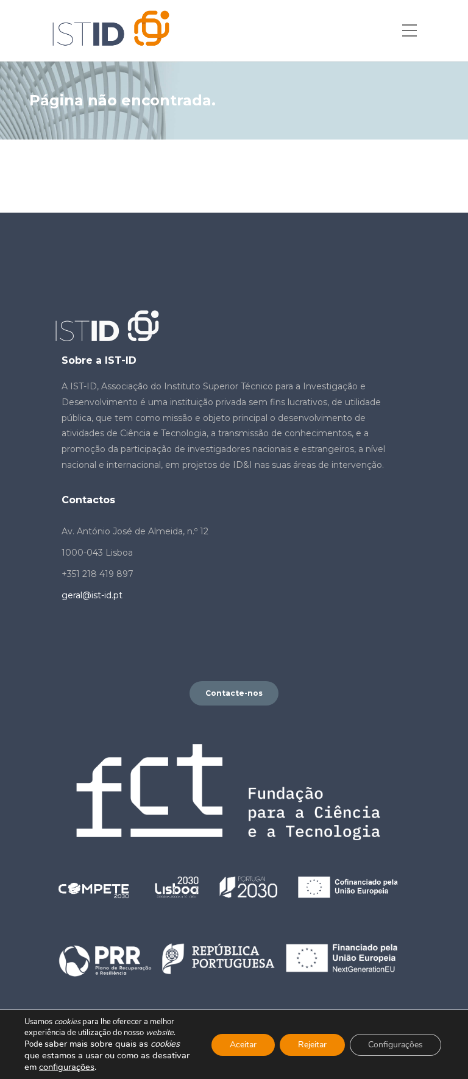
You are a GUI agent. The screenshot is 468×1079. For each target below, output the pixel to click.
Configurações (395, 1044)
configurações (66, 1066)
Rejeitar (312, 1044)
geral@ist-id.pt (92, 595)
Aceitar (243, 1044)
